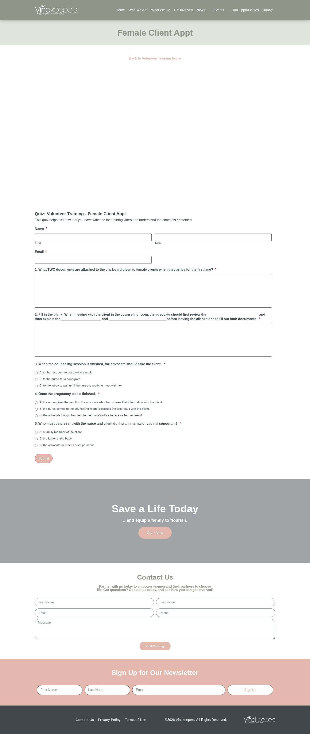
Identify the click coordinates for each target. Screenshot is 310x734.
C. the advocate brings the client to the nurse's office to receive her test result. (91, 415)
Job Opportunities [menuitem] (245, 10)
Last (158, 242)
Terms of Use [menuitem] (135, 720)
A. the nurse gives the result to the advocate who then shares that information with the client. (101, 402)
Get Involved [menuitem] (183, 10)
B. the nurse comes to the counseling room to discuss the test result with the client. (94, 408)
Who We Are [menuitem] (138, 10)
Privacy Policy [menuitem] (109, 720)
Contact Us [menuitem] (85, 720)
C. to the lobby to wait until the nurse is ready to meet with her (80, 385)
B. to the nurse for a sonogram (59, 379)
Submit (43, 458)
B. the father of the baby (55, 438)
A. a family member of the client (60, 432)
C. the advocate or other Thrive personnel (67, 445)
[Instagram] (51, 720)
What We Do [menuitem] (160, 10)
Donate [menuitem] (268, 10)
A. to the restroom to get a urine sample (66, 372)
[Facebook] (40, 720)
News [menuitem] (201, 10)
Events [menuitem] (219, 10)
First (38, 242)
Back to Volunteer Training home (155, 58)
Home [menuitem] (120, 10)
